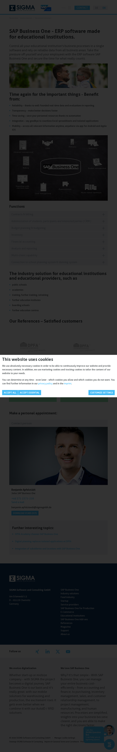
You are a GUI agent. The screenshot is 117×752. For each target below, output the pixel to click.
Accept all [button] (10, 392)
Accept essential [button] (29, 392)
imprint (67, 383)
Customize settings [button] (101, 392)
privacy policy (45, 383)
